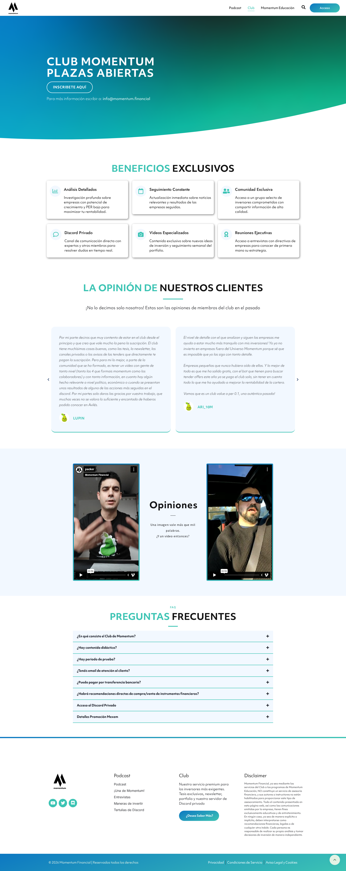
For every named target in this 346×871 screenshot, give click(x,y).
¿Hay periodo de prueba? (96, 659)
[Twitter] (63, 803)
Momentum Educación (277, 8)
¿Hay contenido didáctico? (97, 647)
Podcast (235, 8)
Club (251, 8)
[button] (48, 379)
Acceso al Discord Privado (96, 705)
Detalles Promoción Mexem (97, 716)
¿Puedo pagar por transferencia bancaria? (109, 682)
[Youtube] (53, 803)
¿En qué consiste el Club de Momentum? (106, 636)
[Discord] (73, 803)
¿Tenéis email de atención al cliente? (103, 670)
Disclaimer (255, 776)
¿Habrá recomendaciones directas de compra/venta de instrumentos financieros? (138, 693)
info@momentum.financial (126, 98)
